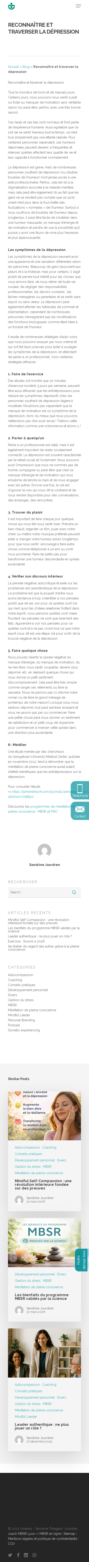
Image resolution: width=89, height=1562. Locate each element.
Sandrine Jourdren (44, 865)
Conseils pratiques (21, 985)
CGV (11, 1544)
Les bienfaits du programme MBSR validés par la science (44, 929)
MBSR (12, 1005)
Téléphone (80, 796)
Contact (80, 816)
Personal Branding (21, 1020)
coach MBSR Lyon (21, 1533)
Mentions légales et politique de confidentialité (42, 1539)
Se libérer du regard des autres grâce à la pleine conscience (43, 948)
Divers (12, 995)
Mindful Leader (19, 1015)
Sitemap (69, 1533)
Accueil (13, 67)
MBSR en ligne (50, 1533)
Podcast (14, 1025)
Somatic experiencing (24, 1030)
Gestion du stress (21, 1000)
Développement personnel (28, 990)
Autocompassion (20, 975)
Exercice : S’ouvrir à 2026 (26, 941)
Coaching (15, 980)
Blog (26, 67)
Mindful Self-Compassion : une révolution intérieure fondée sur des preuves (38, 921)
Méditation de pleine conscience (32, 1010)
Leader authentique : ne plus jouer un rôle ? (40, 936)
